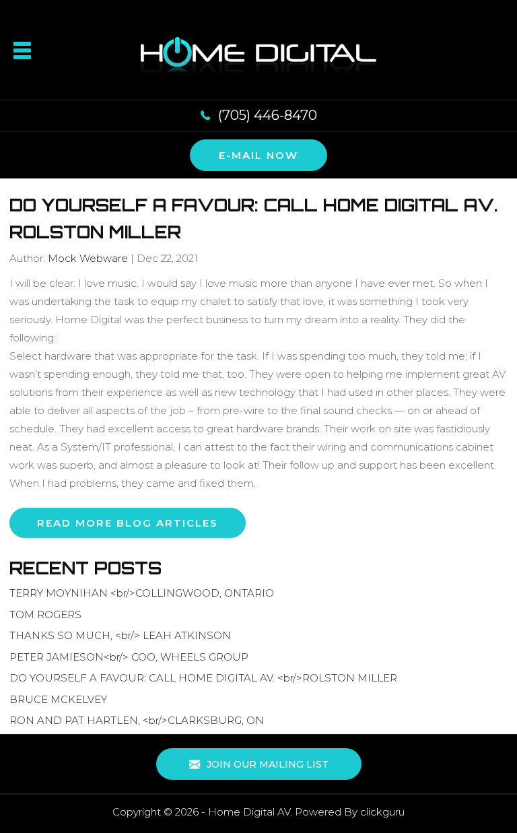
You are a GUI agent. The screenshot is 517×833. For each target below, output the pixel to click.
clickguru (382, 811)
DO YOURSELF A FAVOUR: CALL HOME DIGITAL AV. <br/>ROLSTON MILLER (203, 677)
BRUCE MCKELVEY (58, 699)
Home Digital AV (249, 811)
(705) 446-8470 (267, 115)
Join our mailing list (266, 764)
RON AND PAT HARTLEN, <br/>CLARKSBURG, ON (136, 720)
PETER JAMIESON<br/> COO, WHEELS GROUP (128, 657)
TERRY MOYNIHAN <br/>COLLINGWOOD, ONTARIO (141, 593)
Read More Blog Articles (127, 523)
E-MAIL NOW (258, 155)
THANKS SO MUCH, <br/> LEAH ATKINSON (120, 635)
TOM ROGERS (45, 614)
